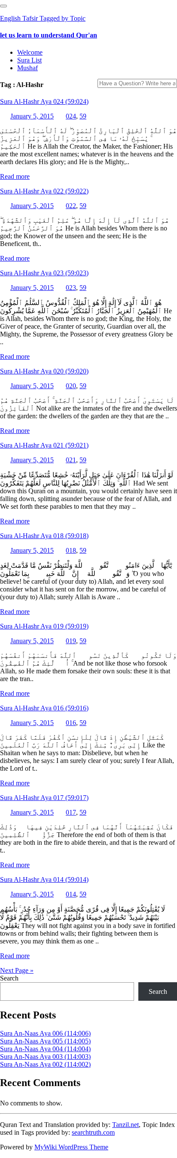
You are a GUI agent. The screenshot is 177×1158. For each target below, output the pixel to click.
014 (71, 894)
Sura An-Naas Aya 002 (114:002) (45, 1064)
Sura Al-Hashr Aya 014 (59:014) (44, 879)
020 (71, 385)
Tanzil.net (125, 1124)
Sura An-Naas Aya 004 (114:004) (45, 1048)
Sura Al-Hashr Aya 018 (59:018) (44, 535)
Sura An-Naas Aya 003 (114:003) (45, 1056)
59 (82, 116)
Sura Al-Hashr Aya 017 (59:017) (44, 797)
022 (71, 205)
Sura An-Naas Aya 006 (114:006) (45, 1033)
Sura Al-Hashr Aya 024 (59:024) (44, 101)
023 (71, 287)
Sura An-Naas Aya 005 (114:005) (45, 1041)
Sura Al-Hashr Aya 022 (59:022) (44, 191)
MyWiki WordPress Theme (71, 1147)
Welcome (30, 52)
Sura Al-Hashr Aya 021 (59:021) (44, 445)
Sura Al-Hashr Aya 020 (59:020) (44, 371)
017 (71, 812)
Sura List (29, 60)
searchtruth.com (93, 1132)
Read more (15, 176)
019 (71, 640)
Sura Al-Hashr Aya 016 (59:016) (44, 708)
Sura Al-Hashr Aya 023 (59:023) (44, 273)
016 (71, 722)
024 (71, 116)
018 (71, 550)
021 (71, 460)
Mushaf (27, 68)
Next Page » (17, 970)
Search (9, 978)
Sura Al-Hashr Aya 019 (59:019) (44, 626)
